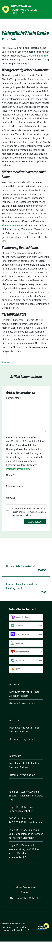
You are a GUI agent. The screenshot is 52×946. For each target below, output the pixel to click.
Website (10, 497)
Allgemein (6, 362)
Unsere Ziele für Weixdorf (26, 568)
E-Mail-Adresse (15, 486)
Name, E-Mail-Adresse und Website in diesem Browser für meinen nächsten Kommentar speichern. (28, 511)
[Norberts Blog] (5, 9)
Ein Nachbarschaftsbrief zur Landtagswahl (26, 588)
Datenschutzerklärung (18, 468)
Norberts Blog (21, 6)
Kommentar (13, 397)
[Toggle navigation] (47, 23)
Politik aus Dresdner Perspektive (24, 11)
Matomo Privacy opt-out (22, 703)
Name (10, 475)
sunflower (24, 927)
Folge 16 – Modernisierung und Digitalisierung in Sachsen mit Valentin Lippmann (26, 833)
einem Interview (11, 225)
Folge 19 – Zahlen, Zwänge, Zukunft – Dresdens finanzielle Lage (26, 795)
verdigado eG (23, 930)
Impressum (15, 684)
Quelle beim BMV (39, 55)
